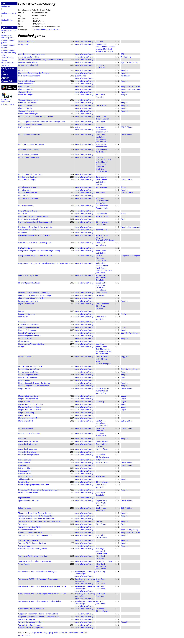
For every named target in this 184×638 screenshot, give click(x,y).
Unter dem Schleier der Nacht (30, 532)
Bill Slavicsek (101, 275)
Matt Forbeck (101, 566)
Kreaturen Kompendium (28, 377)
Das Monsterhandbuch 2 (28, 193)
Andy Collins (100, 182)
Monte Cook (100, 127)
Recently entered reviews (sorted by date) (8, 52)
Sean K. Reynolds (102, 388)
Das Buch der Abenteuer (28, 154)
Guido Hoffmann (102, 444)
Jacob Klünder (101, 164)
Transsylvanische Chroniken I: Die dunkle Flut (36, 518)
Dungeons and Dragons (130, 256)
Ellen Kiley (100, 97)
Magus (123, 396)
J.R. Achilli (99, 41)
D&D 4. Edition (126, 428)
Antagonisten (23, 44)
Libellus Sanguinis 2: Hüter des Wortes (33, 386)
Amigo (77, 127)
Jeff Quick (99, 238)
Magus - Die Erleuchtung (28, 396)
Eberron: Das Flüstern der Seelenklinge (34, 292)
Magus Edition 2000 (26, 401)
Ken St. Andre (101, 283)
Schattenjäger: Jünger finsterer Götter (33, 485)
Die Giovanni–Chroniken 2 (29, 230)
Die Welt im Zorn (25, 248)
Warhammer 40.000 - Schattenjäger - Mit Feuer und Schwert (42, 594)
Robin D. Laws (101, 116)
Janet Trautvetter (102, 171)
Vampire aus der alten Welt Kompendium (35, 535)
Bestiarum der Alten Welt (28, 65)
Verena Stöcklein (102, 441)
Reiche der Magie (25, 468)
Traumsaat (22, 524)
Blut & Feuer (23, 70)
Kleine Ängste (23, 341)
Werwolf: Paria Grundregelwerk (30, 627)
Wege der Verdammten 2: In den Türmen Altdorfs (38, 614)
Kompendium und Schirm (28, 372)
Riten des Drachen (25, 476)
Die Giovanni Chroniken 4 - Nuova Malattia (35, 227)
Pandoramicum (24, 460)
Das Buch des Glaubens (27, 177)
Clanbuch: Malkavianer (27, 102)
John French (100, 603)
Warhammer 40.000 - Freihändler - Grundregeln (37, 571)
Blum (98, 361)
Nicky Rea (99, 521)
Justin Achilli (100, 243)
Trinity (123, 314)
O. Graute (99, 446)
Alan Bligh (100, 319)
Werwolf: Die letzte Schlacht (29, 625)
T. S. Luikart (100, 67)
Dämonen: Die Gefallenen (28, 149)
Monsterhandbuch (25, 421)
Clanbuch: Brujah (25, 92)
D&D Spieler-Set (24, 127)
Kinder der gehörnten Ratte (29, 335)
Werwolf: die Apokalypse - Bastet (31, 622)
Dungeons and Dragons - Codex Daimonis (35, 256)
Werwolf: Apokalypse (26, 619)
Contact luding (24, 635)
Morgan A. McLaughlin (104, 51)
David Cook (100, 134)
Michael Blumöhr (102, 149)
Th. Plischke (100, 455)
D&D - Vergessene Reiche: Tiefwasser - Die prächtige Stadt (41, 121)
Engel (123, 219)
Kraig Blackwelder (103, 349)
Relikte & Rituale (24, 474)
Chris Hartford (101, 537)
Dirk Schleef (100, 152)
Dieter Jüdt (100, 460)
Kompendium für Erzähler (28, 369)
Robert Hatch (101, 436)
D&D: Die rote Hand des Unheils (31, 144)
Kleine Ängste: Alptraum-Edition (31, 344)
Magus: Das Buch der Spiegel (29, 407)
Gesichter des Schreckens (28, 324)
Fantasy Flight (80, 574)
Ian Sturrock (100, 65)
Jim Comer (100, 433)
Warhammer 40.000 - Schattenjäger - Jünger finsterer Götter (42, 586)
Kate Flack (100, 581)
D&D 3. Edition (126, 127)
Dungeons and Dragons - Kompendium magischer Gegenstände (44, 263)
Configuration (7, 68)
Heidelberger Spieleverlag (85, 571)
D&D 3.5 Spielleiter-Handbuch (30, 124)
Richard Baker (101, 147)
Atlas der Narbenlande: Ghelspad (31, 54)
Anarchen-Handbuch (26, 41)
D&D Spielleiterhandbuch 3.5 (30, 134)
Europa (21, 311)
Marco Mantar (101, 187)
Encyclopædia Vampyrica (28, 301)
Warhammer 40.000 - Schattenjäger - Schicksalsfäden (39, 601)
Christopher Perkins (104, 561)
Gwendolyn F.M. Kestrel (105, 240)
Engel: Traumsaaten (26, 304)
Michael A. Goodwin (103, 160)
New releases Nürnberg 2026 (7, 36)
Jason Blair (100, 344)
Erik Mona (100, 258)
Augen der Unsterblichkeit (28, 57)
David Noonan (101, 177)
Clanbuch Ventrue (25, 89)
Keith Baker (100, 280)
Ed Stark (99, 184)
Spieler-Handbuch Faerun (28, 500)
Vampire (124, 70)
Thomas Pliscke (102, 208)
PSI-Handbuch (24, 462)
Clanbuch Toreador (26, 86)
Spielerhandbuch (25, 508)
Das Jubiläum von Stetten (28, 187)
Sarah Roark (100, 169)
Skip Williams (101, 129)
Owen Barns (100, 579)
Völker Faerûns (24, 564)
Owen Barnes (101, 317)
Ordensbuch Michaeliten (28, 444)
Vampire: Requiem (25, 546)
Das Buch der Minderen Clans (30, 174)
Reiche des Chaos (25, 471)
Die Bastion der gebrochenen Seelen (33, 216)
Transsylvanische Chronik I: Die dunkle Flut (35, 516)
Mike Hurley (100, 571)
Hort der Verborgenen (27, 330)
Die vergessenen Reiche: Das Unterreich (34, 235)
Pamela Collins (101, 44)
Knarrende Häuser (25, 356)
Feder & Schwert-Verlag (84, 41)
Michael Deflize (102, 359)
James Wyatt (101, 278)
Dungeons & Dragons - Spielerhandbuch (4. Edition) (39, 251)
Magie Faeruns (24, 388)
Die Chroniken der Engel (28, 219)
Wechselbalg (126, 57)
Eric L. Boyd (100, 121)
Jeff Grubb (100, 198)
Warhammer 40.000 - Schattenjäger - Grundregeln (38, 579)
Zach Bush (100, 157)
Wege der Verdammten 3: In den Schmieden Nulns (38, 616)
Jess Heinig (100, 401)
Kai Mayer (100, 308)
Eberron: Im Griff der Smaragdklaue (32, 298)
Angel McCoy (101, 393)
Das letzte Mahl (24, 190)
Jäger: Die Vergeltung (129, 62)
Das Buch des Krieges (27, 180)
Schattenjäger (23, 482)
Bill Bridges (100, 548)
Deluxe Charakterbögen (27, 211)
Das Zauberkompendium (28, 198)
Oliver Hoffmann (102, 222)
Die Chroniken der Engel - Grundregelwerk (35, 222)
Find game (5, 6)
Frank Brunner (101, 268)
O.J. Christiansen (102, 457)
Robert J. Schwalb (102, 119)
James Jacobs (101, 144)
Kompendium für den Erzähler (30, 366)
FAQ (3, 71)
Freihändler (23, 317)
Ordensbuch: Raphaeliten (28, 455)
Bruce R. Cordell (102, 216)
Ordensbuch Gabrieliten (28, 441)
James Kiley (100, 95)
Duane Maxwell (102, 391)
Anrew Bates (101, 245)
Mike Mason (100, 583)
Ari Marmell (100, 167)
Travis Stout (100, 505)
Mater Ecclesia (24, 415)
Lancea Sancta (24, 380)
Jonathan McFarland (104, 49)
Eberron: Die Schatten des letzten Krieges (35, 295)
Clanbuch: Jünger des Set (28, 100)
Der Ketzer (22, 213)
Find (3, 3)
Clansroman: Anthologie (28, 114)
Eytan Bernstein (102, 265)
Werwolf (124, 622)
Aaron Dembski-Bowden (105, 46)
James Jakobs (101, 260)
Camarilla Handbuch (26, 81)
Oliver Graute (101, 224)
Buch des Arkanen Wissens (29, 76)
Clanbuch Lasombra (26, 84)
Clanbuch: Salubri (25, 108)
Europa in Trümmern (26, 314)
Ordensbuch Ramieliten (27, 449)
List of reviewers (7, 62)
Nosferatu (22, 438)
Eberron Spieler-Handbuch (29, 283)
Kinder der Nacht (25, 338)
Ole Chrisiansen (102, 206)
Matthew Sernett (102, 200)
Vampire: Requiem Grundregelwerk (32, 548)
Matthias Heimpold (103, 363)
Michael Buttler (102, 162)
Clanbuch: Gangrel (25, 95)
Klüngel (21, 347)
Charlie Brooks (101, 105)
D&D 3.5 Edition (127, 193)
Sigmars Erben (24, 498)
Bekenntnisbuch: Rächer (28, 62)
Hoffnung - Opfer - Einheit (28, 327)
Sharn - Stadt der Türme (28, 492)
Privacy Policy (7, 81)
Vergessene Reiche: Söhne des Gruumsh (34, 561)
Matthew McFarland (103, 351)
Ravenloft (22, 465)
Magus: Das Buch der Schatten (30, 404)
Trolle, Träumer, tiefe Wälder (29, 527)
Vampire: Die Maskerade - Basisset (32, 543)
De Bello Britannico (26, 206)
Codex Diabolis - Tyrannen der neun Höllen (35, 116)
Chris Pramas (101, 609)
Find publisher (7, 20)
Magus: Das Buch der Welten (29, 410)
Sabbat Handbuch (25, 479)
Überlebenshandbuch (27, 530)
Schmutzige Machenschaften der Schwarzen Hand (38, 490)
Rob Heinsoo (101, 251)
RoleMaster (125, 76)
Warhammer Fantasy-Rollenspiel (31, 609)
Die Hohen (22, 232)
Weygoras (125, 356)
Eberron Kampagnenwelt (28, 275)
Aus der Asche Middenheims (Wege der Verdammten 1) (40, 59)
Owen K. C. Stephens (104, 270)
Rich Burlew (100, 193)
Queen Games (80, 76)
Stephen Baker (101, 500)
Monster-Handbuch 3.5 (27, 418)
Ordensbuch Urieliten (27, 452)
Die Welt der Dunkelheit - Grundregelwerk (35, 243)
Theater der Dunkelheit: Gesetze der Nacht (35, 513)
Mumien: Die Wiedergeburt (29, 433)
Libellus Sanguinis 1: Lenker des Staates (34, 383)
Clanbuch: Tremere (26, 111)
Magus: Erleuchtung (26, 412)
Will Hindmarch (102, 354)
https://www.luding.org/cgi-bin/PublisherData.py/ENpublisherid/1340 (59, 632)
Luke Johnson (101, 290)
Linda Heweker (101, 213)
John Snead (100, 272)
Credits (4, 74)
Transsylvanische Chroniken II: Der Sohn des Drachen (39, 521)
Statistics (5, 65)
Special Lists (7, 27)
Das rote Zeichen (25, 195)
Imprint (5, 77)
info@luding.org (7, 104)
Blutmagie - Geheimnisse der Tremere (33, 73)
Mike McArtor (101, 203)
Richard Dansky (102, 230)
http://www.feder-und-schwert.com (46, 29)
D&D (123, 54)
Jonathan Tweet (102, 132)
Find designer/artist (9, 13)
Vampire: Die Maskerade (130, 86)
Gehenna (22, 322)
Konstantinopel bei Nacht (28, 374)
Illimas (123, 187)
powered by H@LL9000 (6, 100)
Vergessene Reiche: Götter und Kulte (33, 556)
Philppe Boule (101, 553)
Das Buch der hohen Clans (29, 157)
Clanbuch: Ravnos (25, 105)
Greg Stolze (100, 476)
